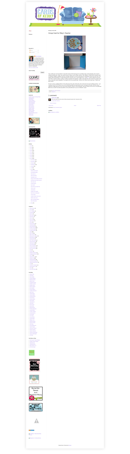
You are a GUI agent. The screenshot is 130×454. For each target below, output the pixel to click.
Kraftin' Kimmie (31, 108)
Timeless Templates (33, 265)
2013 (31, 148)
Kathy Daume (32, 307)
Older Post (99, 105)
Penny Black (32, 244)
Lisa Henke (32, 314)
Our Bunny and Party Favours (36, 180)
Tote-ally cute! (33, 181)
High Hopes (32, 220)
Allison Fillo (32, 274)
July (32, 167)
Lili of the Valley (33, 229)
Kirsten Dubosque (33, 308)
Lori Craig (31, 315)
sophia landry (54, 97)
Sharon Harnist (32, 329)
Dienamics (32, 216)
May (32, 202)
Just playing (33, 189)
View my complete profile (33, 67)
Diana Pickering (32, 102)
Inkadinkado (32, 224)
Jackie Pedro (32, 293)
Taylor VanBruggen (33, 333)
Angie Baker (31, 99)
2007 (31, 158)
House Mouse (32, 223)
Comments (32, 52)
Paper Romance (33, 241)
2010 (31, 153)
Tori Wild (31, 335)
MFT (30, 231)
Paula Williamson (33, 325)
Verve (31, 267)
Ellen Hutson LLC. (33, 345)
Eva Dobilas (32, 288)
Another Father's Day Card (36, 196)
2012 (31, 150)
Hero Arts (31, 219)
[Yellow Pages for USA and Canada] (31, 430)
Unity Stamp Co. (33, 266)
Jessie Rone (31, 104)
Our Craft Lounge (33, 240)
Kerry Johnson (38, 56)
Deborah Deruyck (32, 101)
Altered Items (32, 208)
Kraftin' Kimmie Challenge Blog (34, 96)
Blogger (70, 445)
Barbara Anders (33, 279)
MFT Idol (31, 233)
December (33, 159)
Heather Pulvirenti (33, 290)
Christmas (32, 212)
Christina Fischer (33, 282)
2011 (31, 152)
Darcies (31, 213)
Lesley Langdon (33, 311)
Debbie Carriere (33, 283)
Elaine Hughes (32, 286)
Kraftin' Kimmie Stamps (34, 341)
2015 (31, 145)
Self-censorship (34, 175)
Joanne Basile (32, 299)
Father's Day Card (34, 197)
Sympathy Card (33, 177)
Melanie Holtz (31, 109)
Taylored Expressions (34, 262)
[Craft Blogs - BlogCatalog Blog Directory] (36, 434)
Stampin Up (53, 91)
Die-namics (32, 215)
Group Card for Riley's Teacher (36, 178)
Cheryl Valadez (31, 100)
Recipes (31, 251)
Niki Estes (31, 324)
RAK (30, 249)
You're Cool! (33, 188)
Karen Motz (32, 306)
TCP (30, 263)
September (33, 164)
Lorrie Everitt (32, 317)
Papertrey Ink (32, 242)
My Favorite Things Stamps (35, 340)
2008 (31, 156)
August (32, 166)
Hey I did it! (33, 185)
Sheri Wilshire (31, 111)
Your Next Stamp (33, 269)
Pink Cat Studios (33, 245)
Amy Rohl (31, 275)
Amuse (31, 209)
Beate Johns (32, 281)
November (33, 161)
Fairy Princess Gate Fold (35, 186)
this (88, 77)
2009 (31, 155)
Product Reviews (33, 247)
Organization (32, 238)
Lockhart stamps (33, 230)
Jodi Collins (32, 300)
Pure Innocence (33, 248)
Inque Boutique (32, 226)
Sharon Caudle (31, 110)
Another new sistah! (34, 191)
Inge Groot (32, 292)
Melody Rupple (32, 321)
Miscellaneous (32, 237)
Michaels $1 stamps (33, 236)
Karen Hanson (31, 105)
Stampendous (32, 256)
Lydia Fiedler (32, 318)
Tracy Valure (31, 115)
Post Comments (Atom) (57, 107)
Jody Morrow (32, 301)
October (32, 163)
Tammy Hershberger (33, 332)
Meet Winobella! (34, 200)
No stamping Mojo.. (34, 172)
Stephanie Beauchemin (33, 112)
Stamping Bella (32, 259)
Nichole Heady (32, 322)
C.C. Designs (32, 211)
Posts (31, 50)
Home (75, 105)
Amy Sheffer (32, 277)
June (32, 169)
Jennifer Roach (32, 296)
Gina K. (31, 218)
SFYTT (31, 255)
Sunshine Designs (33, 260)
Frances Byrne (32, 289)
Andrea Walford (33, 278)
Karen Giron (32, 304)
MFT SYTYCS (32, 234)
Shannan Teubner (33, 328)
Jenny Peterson (32, 103)
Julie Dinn (32, 303)
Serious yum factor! (34, 170)
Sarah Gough (32, 326)
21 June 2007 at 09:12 (55, 100)
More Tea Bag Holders (35, 199)
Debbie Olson (32, 285)
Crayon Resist (33, 183)
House (31, 222)
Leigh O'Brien (32, 310)
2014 (31, 147)
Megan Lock (32, 319)
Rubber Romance (33, 252)
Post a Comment (53, 103)
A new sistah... (33, 194)
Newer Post (51, 105)
